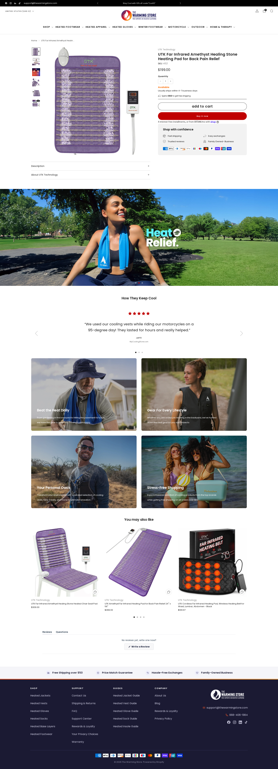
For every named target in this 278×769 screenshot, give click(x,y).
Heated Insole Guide (125, 726)
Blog (157, 703)
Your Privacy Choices (85, 734)
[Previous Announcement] (98, 3)
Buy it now (202, 116)
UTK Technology (166, 49)
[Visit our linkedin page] (15, 3)
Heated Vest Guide (125, 703)
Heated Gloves (122, 27)
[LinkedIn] (240, 722)
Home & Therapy (221, 27)
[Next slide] (144, 101)
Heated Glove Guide (125, 711)
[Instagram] (234, 722)
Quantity (163, 76)
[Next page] (247, 562)
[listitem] (139, 3)
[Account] (257, 11)
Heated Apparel (96, 27)
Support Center (82, 718)
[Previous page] (31, 562)
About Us (160, 695)
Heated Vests (38, 703)
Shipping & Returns (84, 703)
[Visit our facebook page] (6, 3)
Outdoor (198, 27)
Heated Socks (39, 718)
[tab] (134, 617)
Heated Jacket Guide (126, 695)
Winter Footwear (150, 27)
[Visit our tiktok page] (19, 3)
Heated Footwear (68, 27)
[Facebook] (228, 722)
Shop (46, 27)
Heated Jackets (40, 695)
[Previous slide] (49, 101)
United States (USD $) (18, 11)
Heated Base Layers (42, 726)
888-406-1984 (238, 715)
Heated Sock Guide (125, 718)
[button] (135, 283)
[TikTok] (246, 722)
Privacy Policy (163, 718)
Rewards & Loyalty (83, 726)
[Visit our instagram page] (10, 3)
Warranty (78, 742)
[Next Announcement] (180, 3)
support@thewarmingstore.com (40, 3)
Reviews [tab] (47, 632)
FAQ (74, 711)
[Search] (271, 11)
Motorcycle (177, 27)
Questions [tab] (62, 632)
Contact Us (79, 695)
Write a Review (142, 647)
